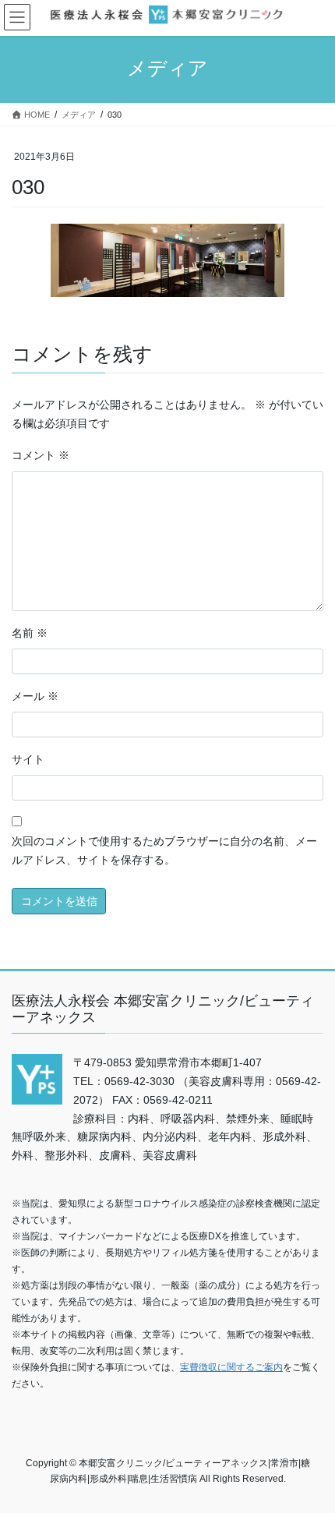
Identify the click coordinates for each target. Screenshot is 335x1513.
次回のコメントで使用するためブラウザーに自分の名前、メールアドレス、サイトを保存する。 (164, 850)
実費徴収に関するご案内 (231, 1367)
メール (35, 696)
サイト (28, 759)
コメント (40, 455)
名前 (30, 633)
